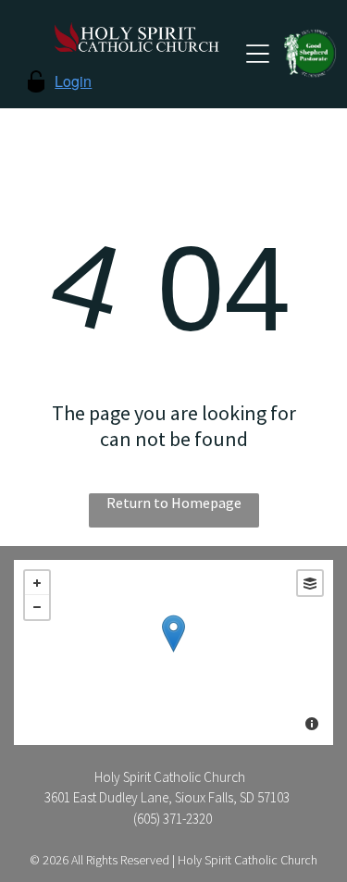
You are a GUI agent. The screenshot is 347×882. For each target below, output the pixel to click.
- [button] (37, 607)
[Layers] (310, 583)
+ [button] (37, 583)
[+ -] (173, 652)
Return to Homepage (174, 502)
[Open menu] (257, 54)
